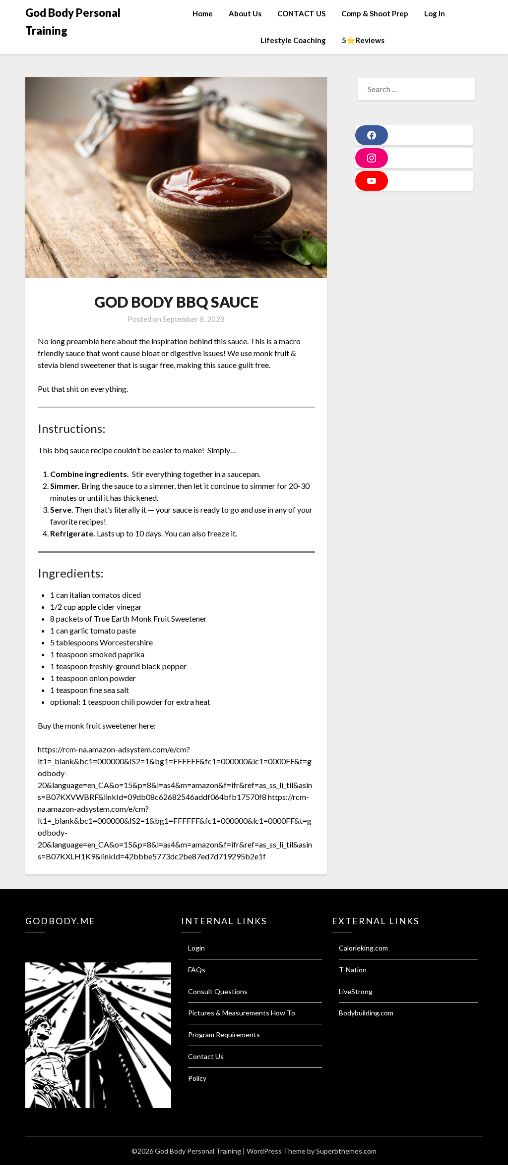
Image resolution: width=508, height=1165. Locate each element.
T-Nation (353, 969)
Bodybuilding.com (366, 1012)
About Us (245, 13)
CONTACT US (301, 13)
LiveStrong (356, 991)
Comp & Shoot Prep (374, 13)
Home (202, 13)
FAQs (196, 969)
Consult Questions (218, 991)
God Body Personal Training (73, 21)
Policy (197, 1078)
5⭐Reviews (363, 40)
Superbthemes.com (346, 1151)
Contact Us (206, 1056)
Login (196, 948)
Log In (434, 13)
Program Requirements (224, 1034)
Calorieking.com (363, 948)
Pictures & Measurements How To (241, 1012)
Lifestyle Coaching (293, 40)
